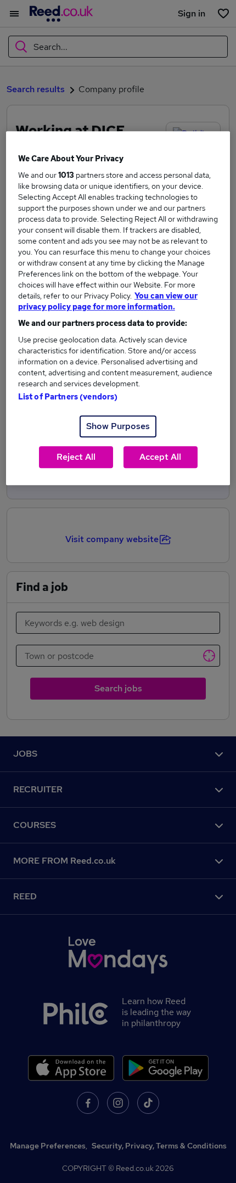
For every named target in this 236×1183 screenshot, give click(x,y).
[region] (118, 309)
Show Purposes (118, 426)
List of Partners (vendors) (68, 397)
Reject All (76, 457)
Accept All (160, 457)
